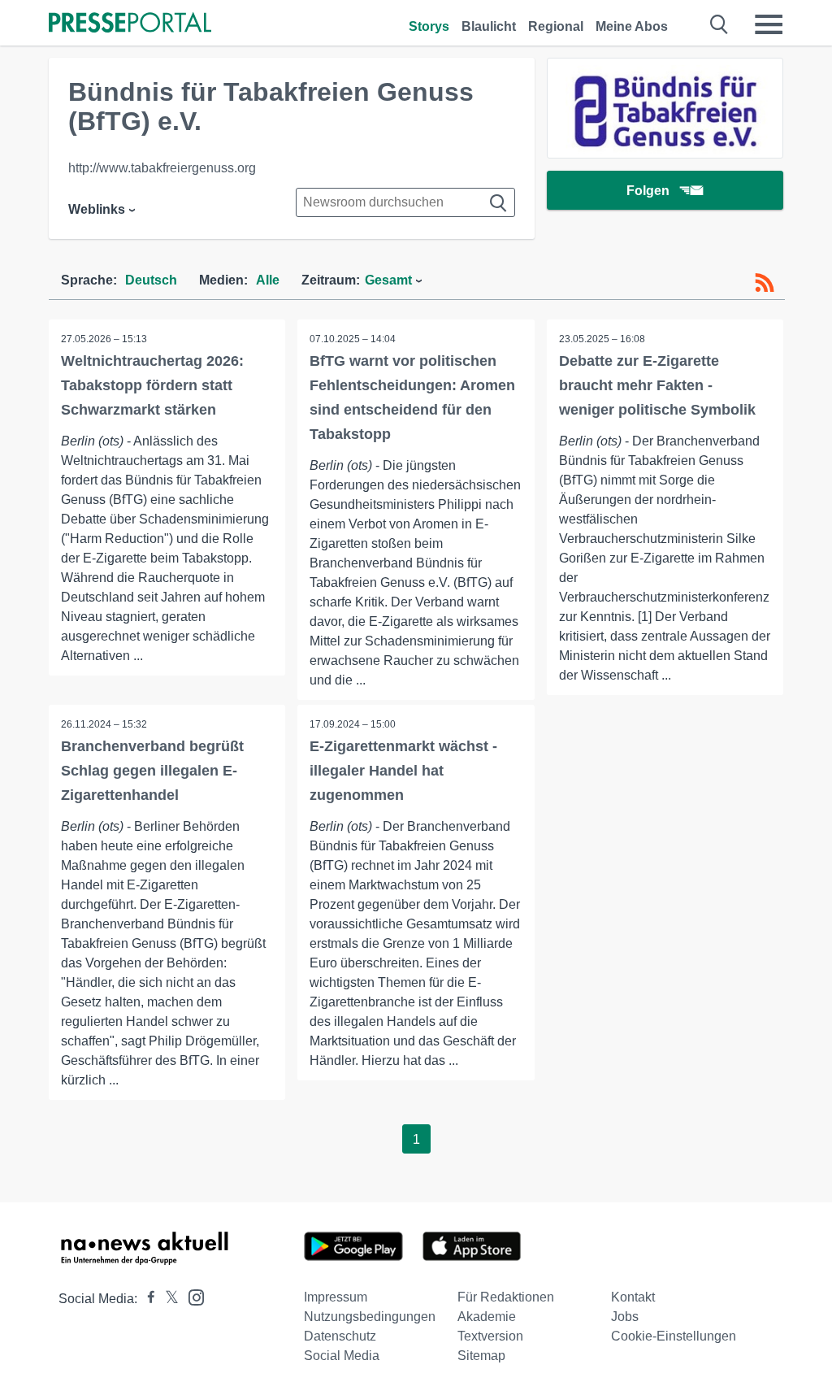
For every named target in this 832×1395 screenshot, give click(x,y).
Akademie (486, 1316)
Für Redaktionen (505, 1297)
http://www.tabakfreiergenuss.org (162, 168)
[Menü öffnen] (768, 24)
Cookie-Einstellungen (673, 1336)
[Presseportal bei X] (167, 1299)
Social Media (341, 1355)
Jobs (625, 1316)
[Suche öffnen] (719, 24)
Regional (555, 26)
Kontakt (633, 1297)
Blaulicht (489, 26)
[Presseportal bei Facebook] (146, 1299)
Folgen (648, 191)
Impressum (335, 1297)
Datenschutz (340, 1336)
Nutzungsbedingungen (370, 1316)
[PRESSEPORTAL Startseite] (130, 24)
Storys (429, 26)
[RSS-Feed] (764, 283)
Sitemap (481, 1355)
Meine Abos (632, 26)
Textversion (490, 1336)
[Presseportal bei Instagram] (191, 1296)
